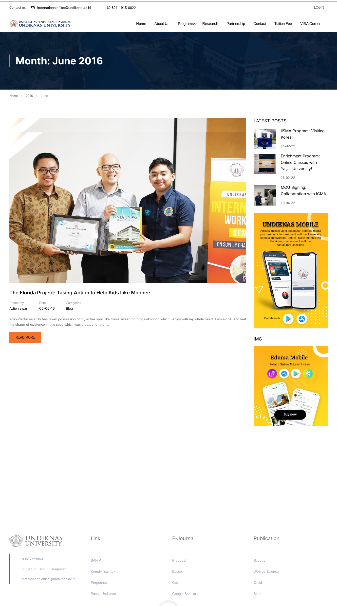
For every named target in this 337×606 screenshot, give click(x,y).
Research (210, 23)
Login (319, 7)
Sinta (258, 594)
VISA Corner (310, 23)
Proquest (179, 560)
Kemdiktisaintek (103, 571)
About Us (161, 23)
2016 (29, 96)
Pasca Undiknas (103, 594)
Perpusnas (99, 583)
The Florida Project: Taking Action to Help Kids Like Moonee (79, 293)
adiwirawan (18, 308)
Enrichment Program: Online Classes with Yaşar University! (300, 162)
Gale (176, 583)
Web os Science (266, 571)
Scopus (259, 560)
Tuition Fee (283, 23)
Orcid (258, 583)
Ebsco (177, 571)
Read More (25, 335)
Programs (186, 23)
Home (141, 23)
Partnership (235, 23)
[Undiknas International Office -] (40, 23)
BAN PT (97, 560)
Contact (259, 23)
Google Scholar (184, 594)
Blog (69, 308)
